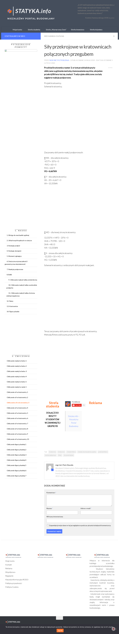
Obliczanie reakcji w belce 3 (17, 371)
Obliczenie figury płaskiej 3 (16, 455)
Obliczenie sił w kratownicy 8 (17, 429)
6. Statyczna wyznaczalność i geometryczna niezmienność (16, 262)
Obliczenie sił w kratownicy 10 (18, 439)
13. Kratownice (12, 306)
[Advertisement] (102, 422)
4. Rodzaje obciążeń (14, 251)
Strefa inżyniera (95, 29)
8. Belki (9, 275)
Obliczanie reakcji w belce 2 (17, 366)
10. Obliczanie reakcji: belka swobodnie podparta (21, 286)
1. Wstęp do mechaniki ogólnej (18, 235)
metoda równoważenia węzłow (87, 452)
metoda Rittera (71, 452)
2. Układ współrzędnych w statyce (19, 240)
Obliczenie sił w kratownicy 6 (17, 418)
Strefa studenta (33, 29)
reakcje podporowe (50, 455)
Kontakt (8, 565)
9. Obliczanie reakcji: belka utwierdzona (22, 280)
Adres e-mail (86, 508)
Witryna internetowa (54, 517)
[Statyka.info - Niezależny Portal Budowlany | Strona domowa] (31, 13)
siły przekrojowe (68, 455)
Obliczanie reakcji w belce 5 (17, 382)
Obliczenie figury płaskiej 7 (16, 476)
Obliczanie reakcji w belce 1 (17, 361)
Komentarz (51, 493)
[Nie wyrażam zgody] (116, 629)
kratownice (61, 452)
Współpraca (10, 572)
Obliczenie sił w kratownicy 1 (17, 392)
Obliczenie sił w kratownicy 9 (17, 434)
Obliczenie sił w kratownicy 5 (17, 413)
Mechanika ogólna (54, 36)
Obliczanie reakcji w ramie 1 (17, 387)
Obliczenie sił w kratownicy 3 (18, 403)
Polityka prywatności (13, 583)
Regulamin (9, 576)
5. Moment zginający (14, 256)
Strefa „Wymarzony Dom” (55, 29)
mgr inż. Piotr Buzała (59, 60)
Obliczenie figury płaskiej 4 (16, 460)
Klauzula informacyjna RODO (16, 579)
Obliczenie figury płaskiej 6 (16, 470)
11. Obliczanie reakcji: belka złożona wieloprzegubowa (20, 294)
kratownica (52, 452)
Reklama (8, 568)
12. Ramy (10, 301)
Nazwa (49, 508)
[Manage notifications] (113, 629)
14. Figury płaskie (13, 311)
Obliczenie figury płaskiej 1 (16, 444)
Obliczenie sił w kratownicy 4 (17, 408)
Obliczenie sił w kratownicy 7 (17, 423)
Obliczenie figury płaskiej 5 (16, 465)
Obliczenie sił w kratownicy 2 (17, 397)
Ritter (60, 455)
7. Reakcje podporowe (15, 269)
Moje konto (10, 561)
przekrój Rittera (102, 452)
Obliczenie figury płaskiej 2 (16, 450)
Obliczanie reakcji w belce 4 (17, 376)
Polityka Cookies (12, 587)
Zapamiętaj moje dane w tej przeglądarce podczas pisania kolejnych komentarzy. (80, 525)
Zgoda (60, 630)
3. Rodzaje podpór (13, 246)
